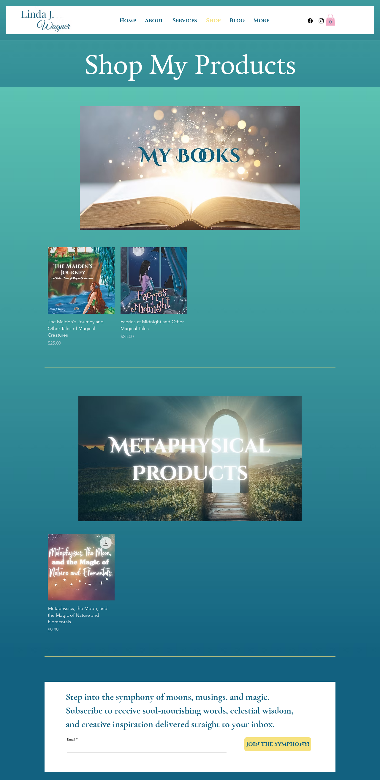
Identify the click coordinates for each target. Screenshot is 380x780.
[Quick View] (81, 280)
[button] (330, 20)
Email (71, 739)
